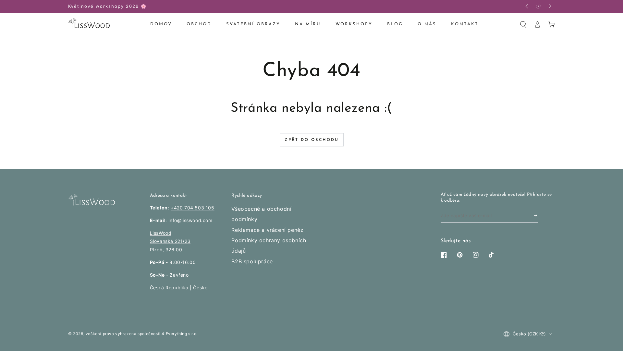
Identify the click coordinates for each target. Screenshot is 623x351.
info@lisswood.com (190, 220)
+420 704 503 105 (192, 207)
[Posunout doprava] (549, 6)
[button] (523, 24)
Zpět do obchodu (312, 140)
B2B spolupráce (252, 261)
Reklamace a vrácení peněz (267, 230)
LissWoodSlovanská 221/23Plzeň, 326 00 (170, 241)
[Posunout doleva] (527, 6)
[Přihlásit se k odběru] (536, 215)
